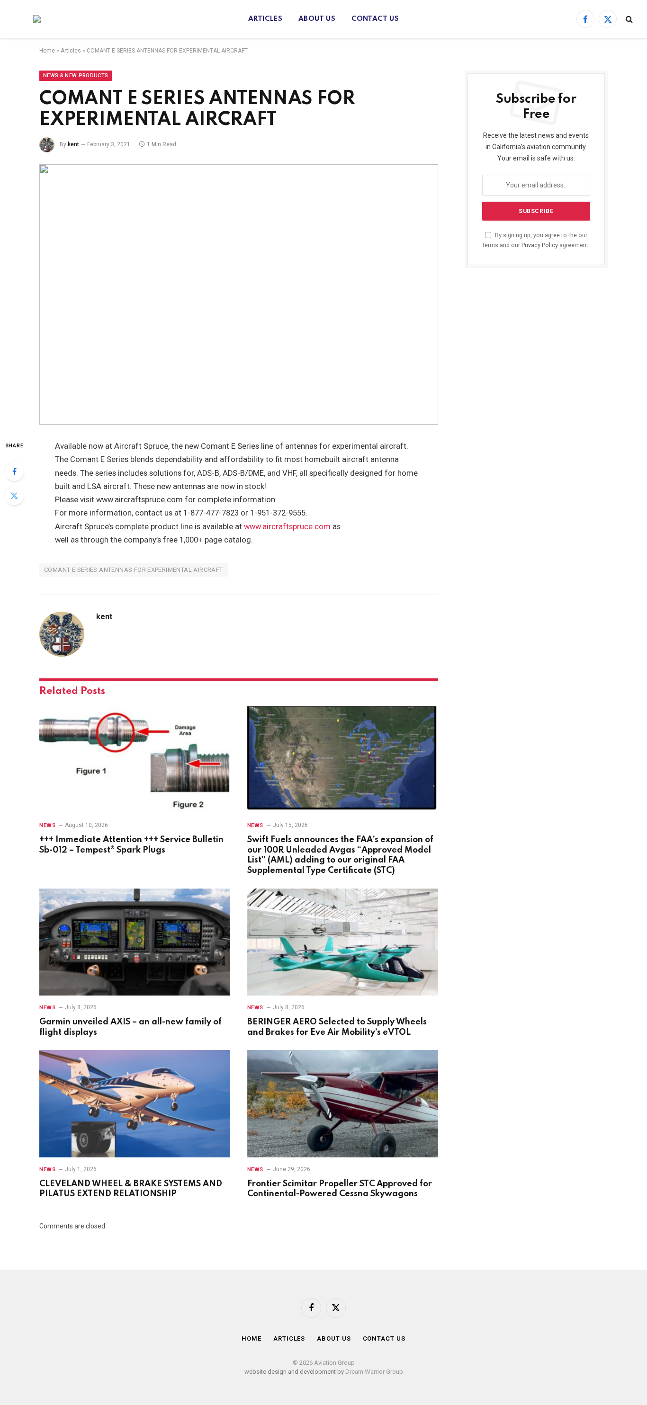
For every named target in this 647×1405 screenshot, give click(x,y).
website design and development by (294, 1371)
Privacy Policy (539, 245)
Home (47, 50)
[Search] (628, 19)
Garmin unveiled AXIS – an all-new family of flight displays (130, 1027)
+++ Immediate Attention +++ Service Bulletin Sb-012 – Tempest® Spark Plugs (131, 845)
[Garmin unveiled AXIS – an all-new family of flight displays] (134, 942)
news (47, 825)
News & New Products (75, 75)
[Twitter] (14, 495)
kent (73, 144)
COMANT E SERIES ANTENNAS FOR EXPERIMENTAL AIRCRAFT (133, 569)
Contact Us (375, 19)
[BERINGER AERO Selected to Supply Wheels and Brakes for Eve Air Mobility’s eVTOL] (342, 942)
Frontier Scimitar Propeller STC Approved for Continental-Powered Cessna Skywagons (339, 1189)
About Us (316, 19)
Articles (265, 19)
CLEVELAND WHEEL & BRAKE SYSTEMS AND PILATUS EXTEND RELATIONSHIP (130, 1189)
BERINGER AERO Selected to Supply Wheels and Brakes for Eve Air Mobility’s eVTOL (337, 1027)
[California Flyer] (27, 18)
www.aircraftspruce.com (286, 526)
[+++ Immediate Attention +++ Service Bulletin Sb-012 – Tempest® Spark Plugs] (134, 760)
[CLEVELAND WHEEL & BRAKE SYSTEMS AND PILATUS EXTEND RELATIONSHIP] (134, 1103)
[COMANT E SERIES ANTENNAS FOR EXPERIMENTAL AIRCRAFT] (238, 294)
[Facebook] (14, 471)
